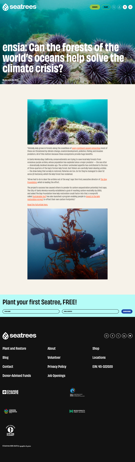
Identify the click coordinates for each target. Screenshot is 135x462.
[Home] (19, 7)
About (52, 348)
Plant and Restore (14, 348)
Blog (6, 357)
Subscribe (127, 311)
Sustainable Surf (39, 196)
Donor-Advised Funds (17, 375)
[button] (125, 7)
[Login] (119, 7)
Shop (95, 348)
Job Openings (56, 375)
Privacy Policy (57, 366)
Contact (8, 366)
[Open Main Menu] (130, 7)
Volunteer (54, 357)
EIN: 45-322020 (102, 366)
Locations (99, 357)
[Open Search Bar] (114, 7)
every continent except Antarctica (86, 148)
